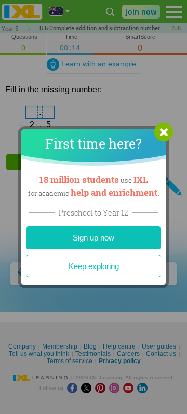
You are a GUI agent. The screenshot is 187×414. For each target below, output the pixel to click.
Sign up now (93, 237)
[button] (163, 132)
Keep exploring (94, 266)
